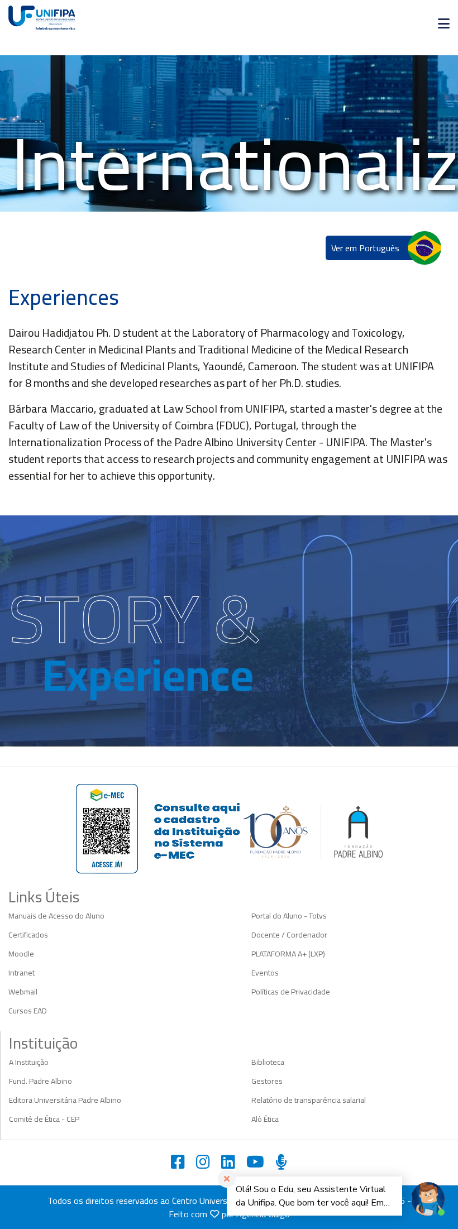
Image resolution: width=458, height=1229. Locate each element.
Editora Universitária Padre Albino (65, 1100)
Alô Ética (265, 1119)
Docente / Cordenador (289, 934)
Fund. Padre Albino (40, 1081)
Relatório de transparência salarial (308, 1100)
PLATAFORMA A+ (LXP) (288, 953)
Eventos (265, 972)
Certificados (28, 934)
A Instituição (29, 1062)
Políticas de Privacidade (290, 991)
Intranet (21, 972)
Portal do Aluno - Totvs (289, 915)
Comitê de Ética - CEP (44, 1119)
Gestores (267, 1081)
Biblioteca (267, 1062)
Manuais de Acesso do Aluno (56, 915)
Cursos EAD (27, 1010)
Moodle (21, 953)
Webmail (22, 991)
